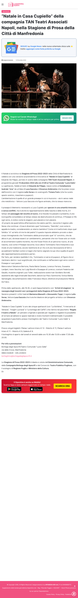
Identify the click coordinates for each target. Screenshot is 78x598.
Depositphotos (43, 591)
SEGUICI (23, 46)
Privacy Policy (60, 594)
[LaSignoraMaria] (16, 4)
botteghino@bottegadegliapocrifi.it (17, 356)
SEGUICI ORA (67, 118)
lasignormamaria (8, 60)
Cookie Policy (50, 594)
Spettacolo (6, 11)
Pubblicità (68, 594)
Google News (35, 46)
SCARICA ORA (62, 386)
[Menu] (3, 5)
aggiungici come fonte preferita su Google (43, 49)
